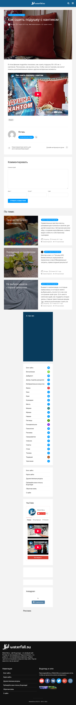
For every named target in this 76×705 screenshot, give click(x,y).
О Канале (45, 520)
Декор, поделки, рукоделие (16, 15)
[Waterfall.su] (32, 512)
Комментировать (36, 24)
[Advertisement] (38, 626)
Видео (11, 120)
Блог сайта (29, 470)
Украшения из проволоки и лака (20, 253)
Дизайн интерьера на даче (36, 340)
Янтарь (13, 24)
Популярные (37, 520)
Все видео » (38, 557)
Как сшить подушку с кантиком (35, 332)
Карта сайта (30, 474)
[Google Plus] (64, 680)
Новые (29, 520)
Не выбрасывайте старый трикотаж (16, 285)
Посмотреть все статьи (26, 137)
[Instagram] (70, 680)
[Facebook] (47, 680)
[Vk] (53, 680)
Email (30, 191)
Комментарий (12, 167)
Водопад (46, 239)
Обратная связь (31, 488)
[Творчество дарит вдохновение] (21, 230)
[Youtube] (41, 680)
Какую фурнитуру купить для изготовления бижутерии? (37, 322)
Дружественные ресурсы (34, 478)
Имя (9, 191)
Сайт (49, 191)
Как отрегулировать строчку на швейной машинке (35, 349)
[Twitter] (58, 680)
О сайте (28, 493)
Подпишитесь (39, 602)
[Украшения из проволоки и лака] (21, 262)
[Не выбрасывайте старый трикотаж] (21, 294)
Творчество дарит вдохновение (17, 221)
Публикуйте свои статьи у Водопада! (34, 483)
